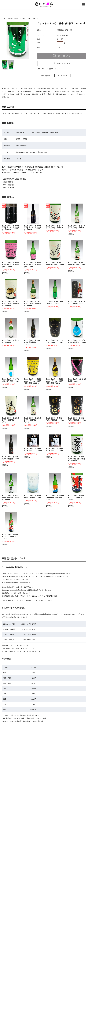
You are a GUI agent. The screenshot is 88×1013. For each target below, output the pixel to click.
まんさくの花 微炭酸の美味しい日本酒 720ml (32, 496)
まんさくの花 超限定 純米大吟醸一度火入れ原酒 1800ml (76, 459)
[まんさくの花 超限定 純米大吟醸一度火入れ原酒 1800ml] (77, 444)
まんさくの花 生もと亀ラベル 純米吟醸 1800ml (10, 420)
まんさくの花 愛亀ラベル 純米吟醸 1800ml (54, 227)
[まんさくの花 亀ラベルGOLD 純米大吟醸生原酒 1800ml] (11, 289)
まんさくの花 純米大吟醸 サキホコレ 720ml (54, 450)
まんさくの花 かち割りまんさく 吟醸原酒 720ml (10, 536)
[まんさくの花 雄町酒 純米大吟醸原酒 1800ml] (55, 406)
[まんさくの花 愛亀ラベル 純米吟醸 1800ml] (55, 214)
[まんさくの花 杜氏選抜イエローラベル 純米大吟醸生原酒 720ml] (55, 367)
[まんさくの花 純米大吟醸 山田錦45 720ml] (77, 289)
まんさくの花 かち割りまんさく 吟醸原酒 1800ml (76, 497)
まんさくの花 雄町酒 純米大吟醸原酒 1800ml (55, 419)
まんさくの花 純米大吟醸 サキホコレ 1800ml (33, 450)
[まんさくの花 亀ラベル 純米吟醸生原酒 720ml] (77, 250)
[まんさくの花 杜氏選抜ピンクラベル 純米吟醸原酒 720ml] (33, 250)
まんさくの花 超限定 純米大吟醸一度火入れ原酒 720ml (10, 497)
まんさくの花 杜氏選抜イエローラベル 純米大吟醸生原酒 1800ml (32, 381)
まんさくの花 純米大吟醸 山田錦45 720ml (76, 302)
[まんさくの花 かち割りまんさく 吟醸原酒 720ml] (11, 522)
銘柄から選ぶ (13, 18)
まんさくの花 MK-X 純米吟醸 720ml (77, 380)
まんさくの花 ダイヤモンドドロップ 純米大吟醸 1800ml (10, 228)
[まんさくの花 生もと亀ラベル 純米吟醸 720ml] (33, 406)
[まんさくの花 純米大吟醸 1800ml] (11, 328)
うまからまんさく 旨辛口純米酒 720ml (54, 302)
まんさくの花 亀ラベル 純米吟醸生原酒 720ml (77, 263)
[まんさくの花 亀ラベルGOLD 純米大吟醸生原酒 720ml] (33, 289)
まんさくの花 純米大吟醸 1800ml (10, 341)
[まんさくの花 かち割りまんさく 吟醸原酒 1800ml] (77, 483)
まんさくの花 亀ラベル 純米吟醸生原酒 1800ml (55, 263)
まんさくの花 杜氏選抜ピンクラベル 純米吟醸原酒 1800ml (10, 264)
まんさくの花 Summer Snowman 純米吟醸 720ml (55, 497)
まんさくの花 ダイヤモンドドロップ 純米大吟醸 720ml (32, 228)
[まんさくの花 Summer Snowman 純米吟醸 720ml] (55, 483)
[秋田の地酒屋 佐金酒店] (44, 5)
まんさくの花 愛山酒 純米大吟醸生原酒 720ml (32, 342)
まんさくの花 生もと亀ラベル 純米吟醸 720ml (32, 420)
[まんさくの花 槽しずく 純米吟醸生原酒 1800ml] (77, 328)
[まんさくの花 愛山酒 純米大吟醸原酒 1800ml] (77, 406)
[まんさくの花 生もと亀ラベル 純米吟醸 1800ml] (11, 406)
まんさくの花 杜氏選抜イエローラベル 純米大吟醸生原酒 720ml (54, 381)
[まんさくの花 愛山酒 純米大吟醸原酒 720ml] (11, 444)
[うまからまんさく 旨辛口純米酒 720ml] (55, 289)
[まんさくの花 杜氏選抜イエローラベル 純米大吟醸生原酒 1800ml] (33, 367)
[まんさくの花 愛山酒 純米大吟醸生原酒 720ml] (33, 328)
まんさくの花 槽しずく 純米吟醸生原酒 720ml (11, 380)
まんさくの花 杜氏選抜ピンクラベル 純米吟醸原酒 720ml (32, 264)
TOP (3, 18)
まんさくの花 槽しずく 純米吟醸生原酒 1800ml (77, 341)
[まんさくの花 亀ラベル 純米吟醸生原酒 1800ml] (55, 250)
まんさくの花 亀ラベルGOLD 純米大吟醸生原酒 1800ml (10, 303)
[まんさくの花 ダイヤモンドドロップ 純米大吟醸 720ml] (33, 214)
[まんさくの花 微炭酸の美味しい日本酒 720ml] (33, 483)
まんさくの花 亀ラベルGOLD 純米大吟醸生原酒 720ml (32, 303)
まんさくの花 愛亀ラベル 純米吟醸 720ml (76, 227)
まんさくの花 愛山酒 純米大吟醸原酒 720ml (10, 458)
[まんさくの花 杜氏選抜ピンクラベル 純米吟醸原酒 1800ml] (11, 250)
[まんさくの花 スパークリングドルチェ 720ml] (55, 328)
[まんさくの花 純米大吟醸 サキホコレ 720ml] (55, 440)
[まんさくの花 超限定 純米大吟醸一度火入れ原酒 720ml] (11, 483)
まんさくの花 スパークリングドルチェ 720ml (54, 341)
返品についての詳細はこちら (47, 69)
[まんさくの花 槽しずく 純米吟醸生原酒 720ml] (11, 367)
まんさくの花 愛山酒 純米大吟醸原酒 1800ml (77, 419)
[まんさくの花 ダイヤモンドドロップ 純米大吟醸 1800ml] (11, 214)
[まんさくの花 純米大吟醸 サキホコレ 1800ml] (33, 440)
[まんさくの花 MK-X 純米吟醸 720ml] (77, 367)
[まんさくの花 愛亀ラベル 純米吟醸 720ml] (77, 214)
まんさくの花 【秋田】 (30, 18)
